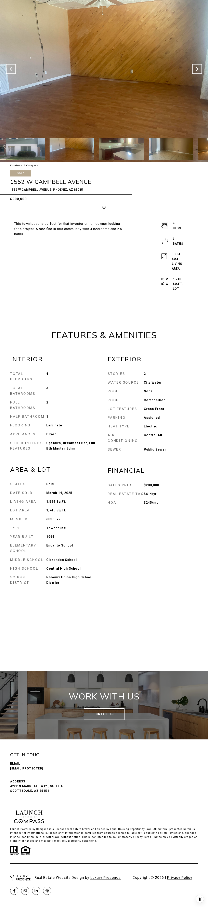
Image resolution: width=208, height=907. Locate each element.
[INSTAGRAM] (25, 891)
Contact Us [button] (104, 714)
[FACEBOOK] (14, 891)
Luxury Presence (105, 877)
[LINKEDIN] (36, 891)
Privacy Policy (179, 877)
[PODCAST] (47, 891)
